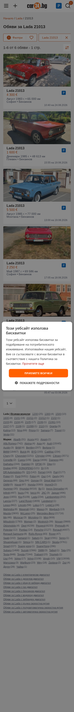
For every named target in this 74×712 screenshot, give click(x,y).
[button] (37, 383)
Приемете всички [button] (38, 373)
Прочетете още (33, 363)
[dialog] (37, 356)
